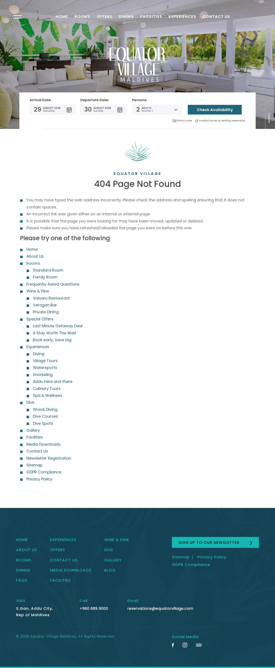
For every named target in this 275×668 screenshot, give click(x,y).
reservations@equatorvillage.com (160, 608)
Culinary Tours (47, 388)
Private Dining (46, 312)
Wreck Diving (45, 409)
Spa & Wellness (47, 395)
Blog (110, 570)
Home (62, 16)
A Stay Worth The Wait (54, 333)
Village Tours (45, 360)
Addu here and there (52, 381)
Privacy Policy (39, 479)
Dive (30, 402)
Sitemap (34, 465)
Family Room (45, 277)
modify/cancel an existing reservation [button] (222, 120)
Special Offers (39, 319)
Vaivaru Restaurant (51, 298)
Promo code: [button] (184, 120)
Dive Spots (43, 423)
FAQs (21, 580)
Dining (126, 16)
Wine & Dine (37, 291)
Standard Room (48, 270)
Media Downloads (43, 444)
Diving (38, 353)
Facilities (151, 16)
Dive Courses (45, 416)
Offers (104, 16)
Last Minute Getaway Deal (57, 326)
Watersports (45, 367)
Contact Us (216, 16)
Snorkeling (43, 374)
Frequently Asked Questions (52, 284)
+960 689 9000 (93, 608)
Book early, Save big (52, 339)
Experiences (182, 16)
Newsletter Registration (48, 458)
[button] (53, 109)
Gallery (33, 430)
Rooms (82, 16)
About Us (35, 256)
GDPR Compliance (43, 472)
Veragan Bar (45, 305)
